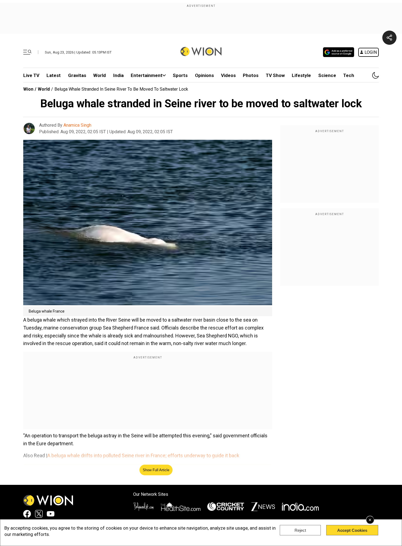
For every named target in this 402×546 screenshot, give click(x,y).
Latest (53, 75)
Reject (300, 530)
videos (228, 75)
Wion (28, 89)
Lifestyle (301, 75)
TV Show (275, 75)
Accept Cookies (352, 530)
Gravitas (77, 75)
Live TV (31, 75)
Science (327, 75)
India (118, 75)
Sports (180, 75)
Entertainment (146, 75)
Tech (348, 75)
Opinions (204, 75)
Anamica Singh (77, 125)
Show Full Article (156, 470)
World (99, 75)
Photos (250, 75)
